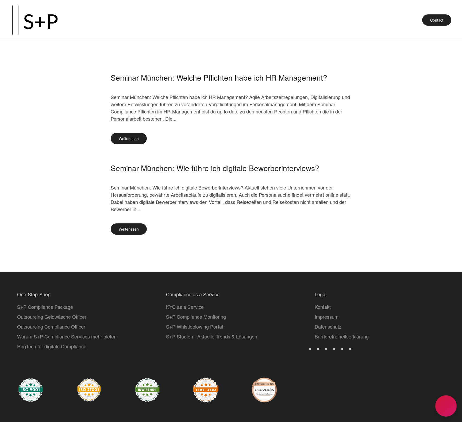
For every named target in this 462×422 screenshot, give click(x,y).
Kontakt (323, 306)
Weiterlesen (129, 138)
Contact (436, 20)
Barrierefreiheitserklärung (342, 336)
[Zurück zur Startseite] (35, 20)
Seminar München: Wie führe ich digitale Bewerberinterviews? (215, 168)
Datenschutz (328, 326)
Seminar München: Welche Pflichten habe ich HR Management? (219, 77)
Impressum (326, 316)
